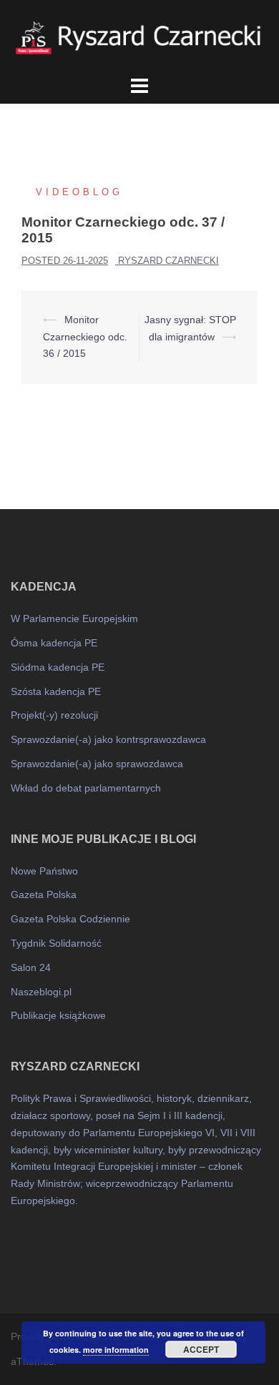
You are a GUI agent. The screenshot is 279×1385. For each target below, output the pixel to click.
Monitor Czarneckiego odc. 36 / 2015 (85, 337)
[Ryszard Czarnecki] (139, 35)
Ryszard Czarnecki (168, 260)
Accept (201, 1349)
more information (116, 1349)
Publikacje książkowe (58, 1015)
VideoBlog (79, 192)
